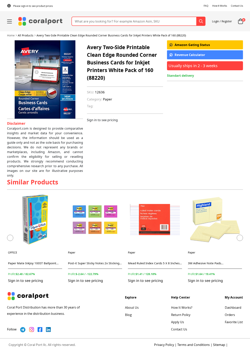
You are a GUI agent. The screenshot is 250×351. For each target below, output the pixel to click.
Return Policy (180, 315)
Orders (230, 315)
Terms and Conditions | (194, 345)
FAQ (206, 5)
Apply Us (177, 322)
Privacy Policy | (165, 345)
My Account (234, 297)
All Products (25, 35)
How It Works (219, 5)
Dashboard (233, 307)
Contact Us (237, 5)
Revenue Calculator (190, 55)
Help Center (180, 297)
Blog (128, 315)
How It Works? (181, 307)
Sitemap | (220, 345)
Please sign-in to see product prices (33, 6)
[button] (10, 238)
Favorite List (234, 322)
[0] (240, 21)
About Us (132, 307)
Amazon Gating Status (192, 45)
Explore (131, 297)
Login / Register (222, 21)
